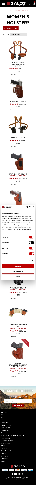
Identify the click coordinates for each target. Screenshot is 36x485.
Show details (27, 261)
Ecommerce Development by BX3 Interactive (18, 479)
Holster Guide (5, 420)
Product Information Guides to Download (12, 435)
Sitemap (3, 461)
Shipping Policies (5, 443)
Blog (2, 417)
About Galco (4, 412)
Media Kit (3, 453)
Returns (3, 446)
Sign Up (18, 406)
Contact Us (4, 448)
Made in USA (4, 422)
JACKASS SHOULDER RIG (18, 138)
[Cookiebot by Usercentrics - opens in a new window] (26, 207)
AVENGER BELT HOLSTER (18, 101)
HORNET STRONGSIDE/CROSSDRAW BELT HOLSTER (18, 366)
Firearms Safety (5, 438)
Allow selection (18, 271)
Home (10, 10)
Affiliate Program (5, 428)
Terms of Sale (5, 433)
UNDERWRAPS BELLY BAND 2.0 (18, 326)
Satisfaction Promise (7, 440)
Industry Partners (6, 425)
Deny (18, 276)
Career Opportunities (7, 451)
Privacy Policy (5, 430)
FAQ (2, 415)
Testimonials (4, 458)
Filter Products (10, 28)
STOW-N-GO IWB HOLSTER (18, 175)
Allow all (18, 266)
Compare (13, 74)
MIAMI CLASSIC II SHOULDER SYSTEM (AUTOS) (18, 64)
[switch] (31, 242)
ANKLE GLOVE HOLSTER (18, 288)
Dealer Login (4, 456)
